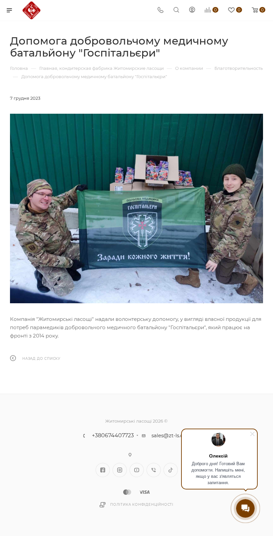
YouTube (137, 470)
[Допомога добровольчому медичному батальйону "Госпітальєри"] (136, 208)
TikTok (170, 470)
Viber (153, 470)
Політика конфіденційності (141, 504)
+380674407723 (113, 435)
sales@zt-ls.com (171, 435)
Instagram (120, 470)
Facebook (103, 470)
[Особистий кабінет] (192, 10)
